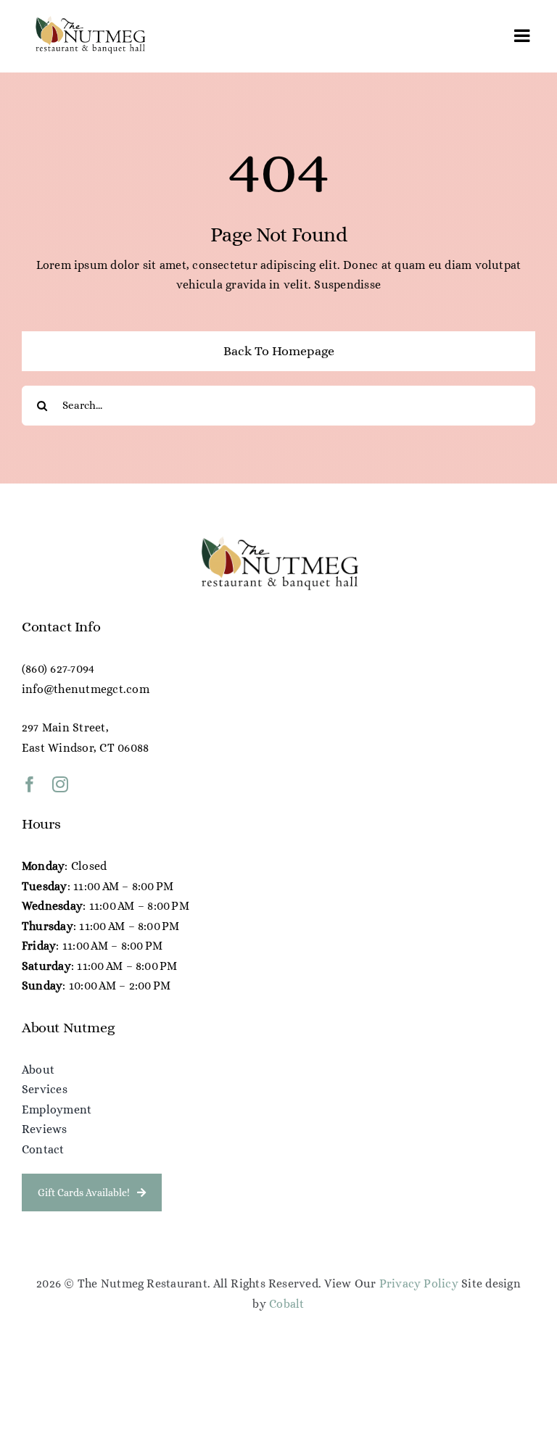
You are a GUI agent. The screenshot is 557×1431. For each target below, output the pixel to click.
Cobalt (286, 1304)
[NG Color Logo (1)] (89, 20)
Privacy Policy (418, 1283)
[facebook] (30, 784)
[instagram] (60, 784)
